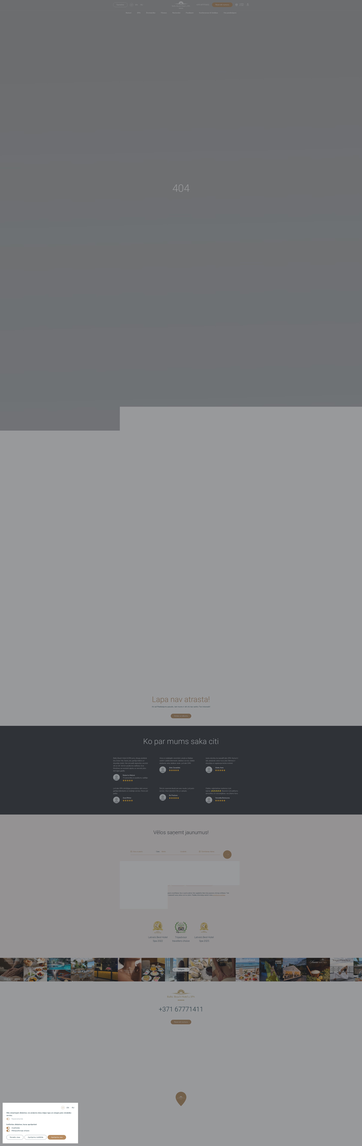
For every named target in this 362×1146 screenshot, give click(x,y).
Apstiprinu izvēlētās (35, 1137)
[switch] (8, 1128)
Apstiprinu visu (57, 1137)
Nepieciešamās (17, 1119)
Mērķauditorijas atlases (20, 1131)
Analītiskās (16, 1128)
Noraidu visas (15, 1137)
